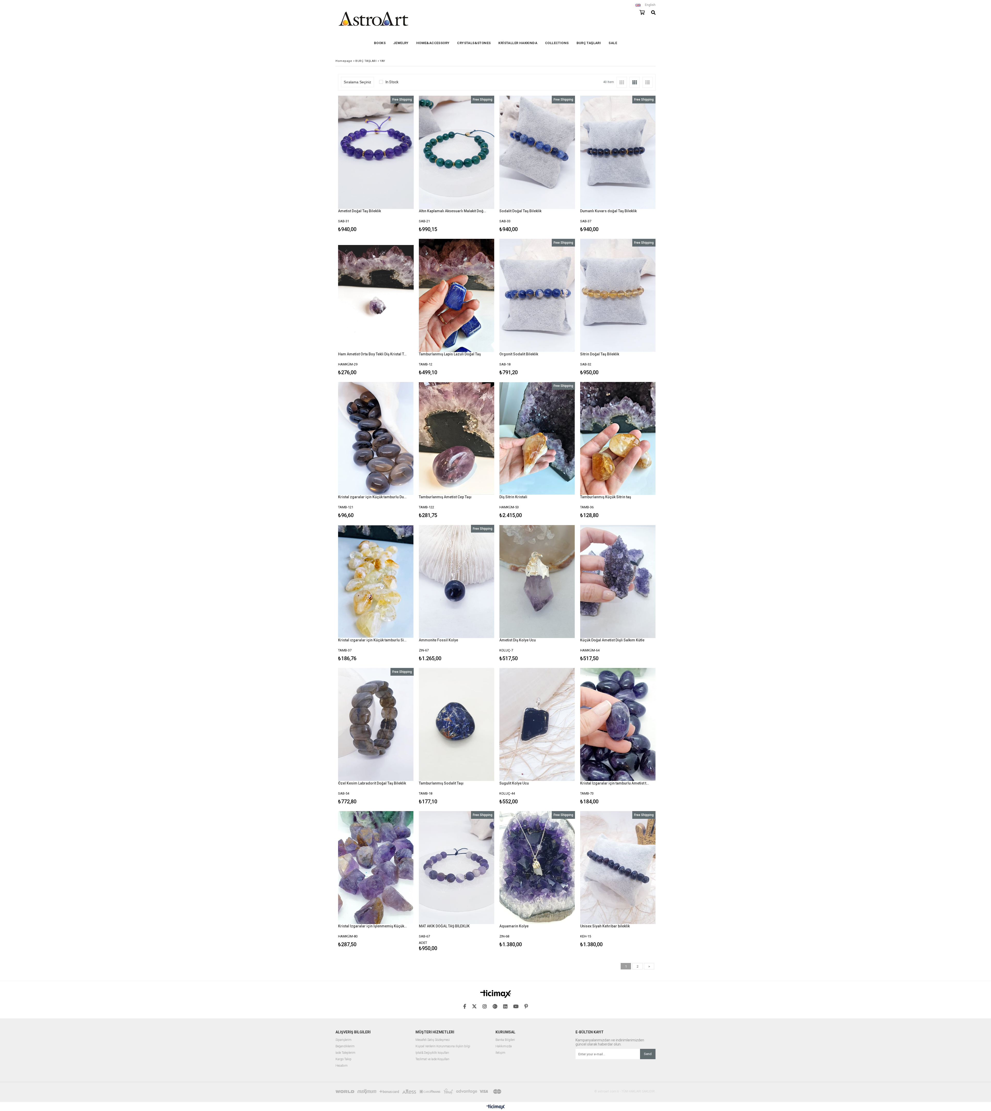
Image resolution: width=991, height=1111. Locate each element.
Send (648, 1054)
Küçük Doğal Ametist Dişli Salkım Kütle (612, 640)
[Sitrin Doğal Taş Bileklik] (618, 295)
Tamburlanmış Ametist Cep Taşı (445, 497)
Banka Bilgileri (505, 1040)
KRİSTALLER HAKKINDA (517, 43)
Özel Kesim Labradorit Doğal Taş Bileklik (372, 783)
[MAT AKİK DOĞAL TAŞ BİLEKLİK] (456, 867)
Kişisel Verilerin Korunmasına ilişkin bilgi (442, 1046)
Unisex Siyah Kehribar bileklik (605, 926)
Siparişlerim (343, 1040)
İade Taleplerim (345, 1053)
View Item (393, 164)
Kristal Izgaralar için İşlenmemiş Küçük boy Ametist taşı (372, 926)
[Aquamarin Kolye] (537, 867)
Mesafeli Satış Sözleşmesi (432, 1040)
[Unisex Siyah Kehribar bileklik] (618, 867)
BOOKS (380, 43)
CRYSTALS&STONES (474, 43)
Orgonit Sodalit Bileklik (518, 354)
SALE (613, 43)
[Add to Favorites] (375, 164)
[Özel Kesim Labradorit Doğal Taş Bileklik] (376, 724)
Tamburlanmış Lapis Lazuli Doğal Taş (450, 354)
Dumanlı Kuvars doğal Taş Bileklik (608, 211)
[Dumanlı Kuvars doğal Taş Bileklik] (618, 152)
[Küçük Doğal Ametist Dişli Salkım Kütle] (618, 581)
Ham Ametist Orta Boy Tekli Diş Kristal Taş (372, 354)
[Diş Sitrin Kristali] (537, 438)
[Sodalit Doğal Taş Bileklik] (537, 152)
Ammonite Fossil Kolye (438, 640)
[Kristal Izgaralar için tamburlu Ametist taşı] (618, 724)
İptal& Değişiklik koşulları (432, 1053)
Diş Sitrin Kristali (513, 497)
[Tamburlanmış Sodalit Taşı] (456, 724)
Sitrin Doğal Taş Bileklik (599, 354)
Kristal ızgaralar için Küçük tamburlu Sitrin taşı (372, 640)
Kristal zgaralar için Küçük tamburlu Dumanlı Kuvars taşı (372, 497)
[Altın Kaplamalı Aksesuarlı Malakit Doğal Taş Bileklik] (456, 152)
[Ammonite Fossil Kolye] (456, 581)
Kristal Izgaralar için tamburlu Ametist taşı (614, 783)
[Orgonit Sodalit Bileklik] (537, 295)
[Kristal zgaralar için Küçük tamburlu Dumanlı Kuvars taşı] (376, 438)
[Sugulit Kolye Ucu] (537, 724)
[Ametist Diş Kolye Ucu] (537, 581)
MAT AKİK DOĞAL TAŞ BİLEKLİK (444, 926)
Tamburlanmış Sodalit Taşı (441, 783)
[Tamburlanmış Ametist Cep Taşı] (456, 438)
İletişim (500, 1053)
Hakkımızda (504, 1046)
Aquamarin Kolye (514, 926)
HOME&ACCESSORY (433, 43)
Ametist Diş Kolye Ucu (517, 640)
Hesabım (341, 1065)
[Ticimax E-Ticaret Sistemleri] (495, 1107)
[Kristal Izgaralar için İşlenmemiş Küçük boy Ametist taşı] (376, 867)
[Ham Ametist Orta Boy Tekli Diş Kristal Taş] (376, 295)
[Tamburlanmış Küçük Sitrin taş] (618, 438)
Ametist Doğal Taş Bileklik (359, 211)
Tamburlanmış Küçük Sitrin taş (605, 497)
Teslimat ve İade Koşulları (432, 1059)
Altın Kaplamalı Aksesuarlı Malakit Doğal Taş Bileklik (453, 211)
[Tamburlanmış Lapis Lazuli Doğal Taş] (456, 295)
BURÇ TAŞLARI (589, 43)
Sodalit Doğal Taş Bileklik (520, 211)
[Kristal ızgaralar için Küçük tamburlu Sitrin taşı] (376, 581)
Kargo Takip (343, 1059)
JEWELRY (401, 43)
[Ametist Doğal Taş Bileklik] (376, 152)
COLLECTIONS (557, 43)
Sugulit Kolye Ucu (514, 783)
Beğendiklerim (345, 1046)
